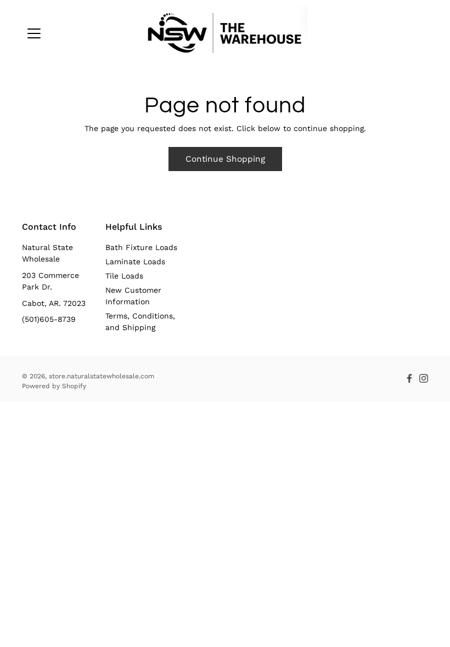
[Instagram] (423, 378)
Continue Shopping (225, 159)
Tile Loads (124, 275)
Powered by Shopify (54, 386)
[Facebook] (409, 378)
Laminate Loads (135, 261)
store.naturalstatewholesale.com (101, 376)
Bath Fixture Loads (141, 247)
